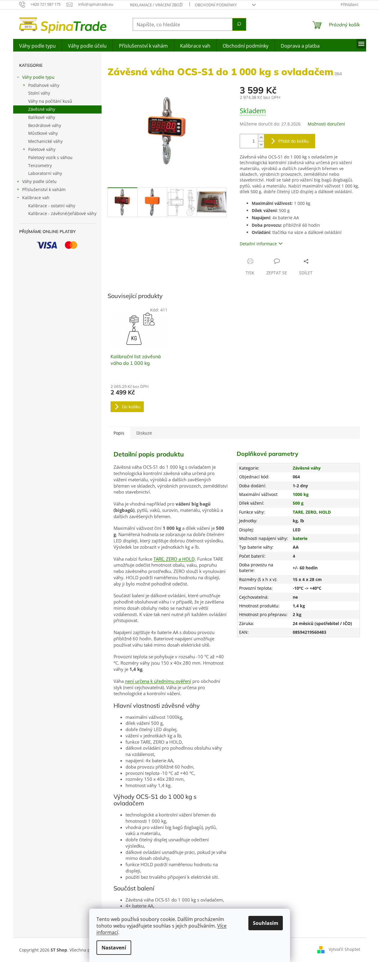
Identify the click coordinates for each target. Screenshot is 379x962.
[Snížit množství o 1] (261, 144)
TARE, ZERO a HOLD (174, 559)
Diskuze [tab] (144, 433)
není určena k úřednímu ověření (158, 681)
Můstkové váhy (43, 133)
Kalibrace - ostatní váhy (51, 205)
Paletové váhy (41, 149)
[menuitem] (37, 45)
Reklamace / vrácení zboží (156, 4)
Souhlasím (265, 923)
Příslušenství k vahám (44, 189)
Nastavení (114, 947)
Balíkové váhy (41, 117)
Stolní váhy (39, 93)
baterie (300, 538)
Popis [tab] (119, 433)
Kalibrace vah (35, 197)
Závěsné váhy (41, 109)
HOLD (325, 512)
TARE (298, 512)
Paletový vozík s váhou (50, 157)
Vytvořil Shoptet (344, 949)
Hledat (239, 24)
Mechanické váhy (45, 141)
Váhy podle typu (38, 77)
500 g (298, 503)
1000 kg (301, 494)
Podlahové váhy (43, 85)
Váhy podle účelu (39, 181)
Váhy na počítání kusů (50, 101)
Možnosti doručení (326, 124)
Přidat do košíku (293, 141)
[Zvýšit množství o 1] (261, 137)
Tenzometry (40, 165)
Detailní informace (258, 243)
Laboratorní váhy (45, 173)
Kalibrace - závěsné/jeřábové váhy (62, 213)
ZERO (311, 512)
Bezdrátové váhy (44, 125)
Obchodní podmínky (216, 4)
